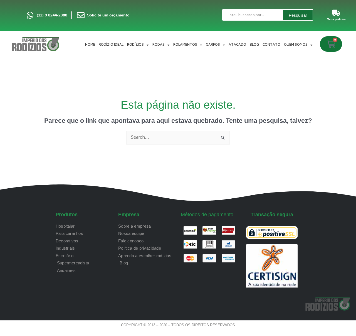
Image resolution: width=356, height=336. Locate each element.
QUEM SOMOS (296, 45)
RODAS (158, 45)
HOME (90, 45)
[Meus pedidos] (336, 13)
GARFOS (213, 45)
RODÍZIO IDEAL (111, 45)
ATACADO (237, 45)
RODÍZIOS (135, 45)
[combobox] (252, 15)
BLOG (254, 45)
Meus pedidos (336, 19)
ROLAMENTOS (185, 45)
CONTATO (271, 45)
